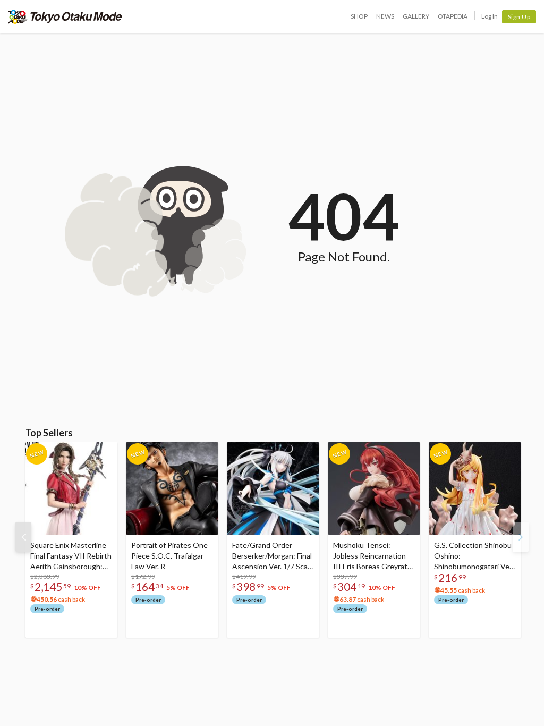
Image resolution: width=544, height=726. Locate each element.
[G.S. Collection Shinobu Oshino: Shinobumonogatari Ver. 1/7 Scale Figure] (475, 488)
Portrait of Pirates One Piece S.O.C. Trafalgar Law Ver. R (169, 556)
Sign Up (519, 17)
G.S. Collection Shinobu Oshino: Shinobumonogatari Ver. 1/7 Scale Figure (473, 556)
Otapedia (453, 16)
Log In (489, 16)
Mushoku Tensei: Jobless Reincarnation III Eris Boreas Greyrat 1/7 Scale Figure (370, 556)
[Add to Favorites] (103, 452)
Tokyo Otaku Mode (65, 16)
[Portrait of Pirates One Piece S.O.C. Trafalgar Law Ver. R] (172, 488)
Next (521, 537)
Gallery (416, 16)
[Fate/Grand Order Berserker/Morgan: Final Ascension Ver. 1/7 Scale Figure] (273, 488)
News (385, 16)
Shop (359, 16)
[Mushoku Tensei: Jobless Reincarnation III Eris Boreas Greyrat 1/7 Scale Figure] (374, 488)
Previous (23, 537)
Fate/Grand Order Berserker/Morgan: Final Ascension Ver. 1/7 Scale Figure (272, 556)
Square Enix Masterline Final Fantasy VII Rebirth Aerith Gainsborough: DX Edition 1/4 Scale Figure (71, 556)
